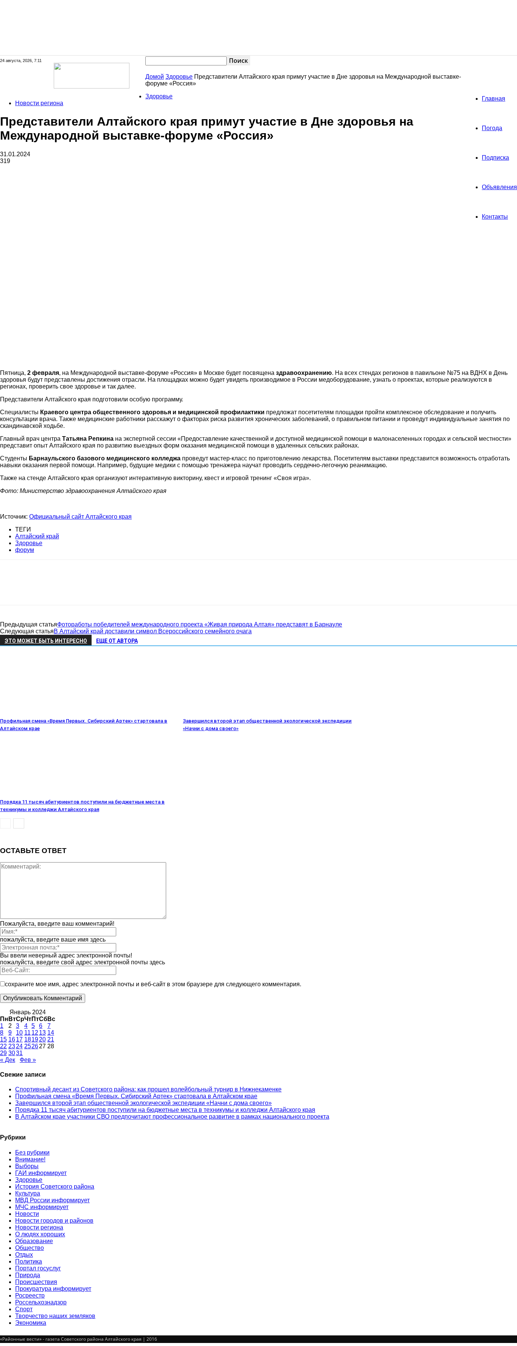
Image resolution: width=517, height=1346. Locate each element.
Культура (27, 1193)
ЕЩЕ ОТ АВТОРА (117, 641)
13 (42, 1032)
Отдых (24, 1254)
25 (27, 1046)
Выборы (27, 1166)
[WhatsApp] (94, 589)
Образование (34, 1241)
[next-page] (18, 823)
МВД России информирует (52, 1200)
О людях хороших (40, 1234)
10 (19, 1032)
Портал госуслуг (38, 1268)
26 (34, 1046)
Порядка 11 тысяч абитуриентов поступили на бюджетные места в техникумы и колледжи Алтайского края (165, 1110)
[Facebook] (12, 589)
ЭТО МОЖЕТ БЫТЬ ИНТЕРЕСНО (46, 641)
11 (27, 1032)
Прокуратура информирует (53, 1288)
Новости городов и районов (54, 1220)
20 (42, 1039)
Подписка (495, 157)
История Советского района (54, 1186)
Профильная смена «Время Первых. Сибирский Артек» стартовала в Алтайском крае (136, 1096)
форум (24, 550)
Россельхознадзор (41, 1302)
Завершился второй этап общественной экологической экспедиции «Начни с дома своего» (143, 1103)
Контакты (495, 216)
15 (3, 1039)
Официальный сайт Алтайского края (80, 516)
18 (27, 1039)
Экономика (30, 1323)
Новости (27, 1214)
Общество (29, 1248)
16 (11, 1039)
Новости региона (39, 103)
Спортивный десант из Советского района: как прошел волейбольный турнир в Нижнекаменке (148, 1089)
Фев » (28, 1060)
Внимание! (30, 1159)
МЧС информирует (42, 1207)
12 (34, 1032)
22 (3, 1046)
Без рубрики (32, 1152)
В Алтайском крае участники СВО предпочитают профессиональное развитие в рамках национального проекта (172, 1116)
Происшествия (36, 1282)
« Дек (7, 1060)
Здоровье (179, 76)
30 (11, 1053)
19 (34, 1039)
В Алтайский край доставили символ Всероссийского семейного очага (153, 631)
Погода (492, 128)
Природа (27, 1275)
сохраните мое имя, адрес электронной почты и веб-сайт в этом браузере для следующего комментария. (153, 984)
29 (3, 1053)
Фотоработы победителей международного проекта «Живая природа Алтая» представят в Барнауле (199, 624)
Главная (493, 98)
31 (19, 1053)
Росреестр (30, 1295)
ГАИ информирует (41, 1173)
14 (50, 1032)
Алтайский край (37, 536)
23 (11, 1046)
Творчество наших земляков (55, 1316)
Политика (28, 1261)
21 (50, 1039)
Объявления (499, 187)
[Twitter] (39, 589)
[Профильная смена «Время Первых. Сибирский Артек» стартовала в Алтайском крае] (41, 711)
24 (19, 1046)
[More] (122, 589)
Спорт (24, 1309)
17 (19, 1039)
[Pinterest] (67, 589)
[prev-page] (5, 823)
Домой (154, 76)
